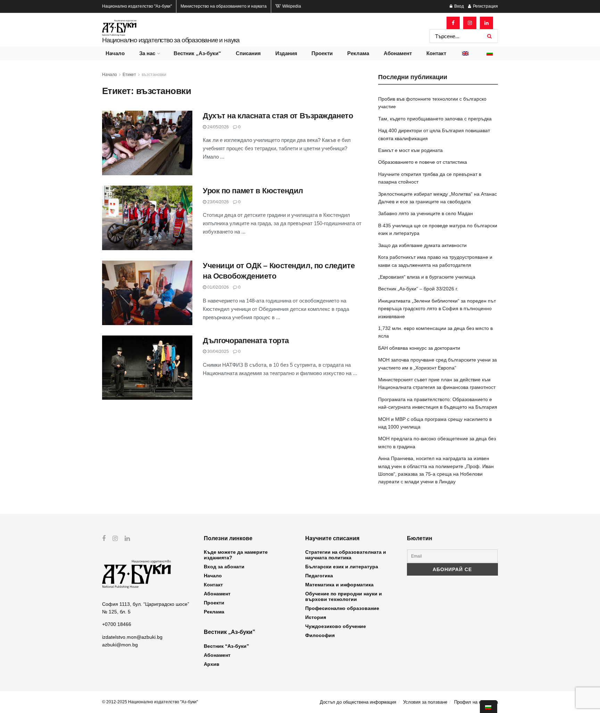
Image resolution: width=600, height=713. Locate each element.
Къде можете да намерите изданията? (236, 554)
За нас (147, 53)
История (315, 617)
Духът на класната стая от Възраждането (278, 115)
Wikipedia (291, 6)
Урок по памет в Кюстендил (253, 190)
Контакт (436, 53)
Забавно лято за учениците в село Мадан (425, 213)
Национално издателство (137, 6)
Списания (248, 53)
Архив (211, 664)
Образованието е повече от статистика (422, 162)
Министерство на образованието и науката (224, 6)
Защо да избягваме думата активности (422, 245)
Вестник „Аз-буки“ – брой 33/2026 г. (418, 288)
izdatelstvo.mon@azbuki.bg (132, 637)
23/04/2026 (217, 202)
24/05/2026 (217, 127)
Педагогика (319, 575)
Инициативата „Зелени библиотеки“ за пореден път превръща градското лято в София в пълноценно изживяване (437, 308)
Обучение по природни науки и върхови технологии (343, 596)
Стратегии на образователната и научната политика (345, 554)
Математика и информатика (339, 584)
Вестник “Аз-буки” (226, 646)
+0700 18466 (116, 624)
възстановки (154, 74)
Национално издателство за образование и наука (171, 40)
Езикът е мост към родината (410, 150)
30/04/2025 (217, 351)
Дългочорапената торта (246, 340)
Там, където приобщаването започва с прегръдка (435, 118)
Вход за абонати (224, 566)
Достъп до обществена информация (358, 702)
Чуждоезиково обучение (335, 626)
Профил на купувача (476, 702)
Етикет (129, 74)
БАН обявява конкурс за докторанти (419, 348)
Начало (115, 53)
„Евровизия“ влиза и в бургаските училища (426, 277)
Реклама (358, 53)
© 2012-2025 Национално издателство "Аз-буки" (150, 701)
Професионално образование (342, 608)
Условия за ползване (425, 702)
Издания (286, 53)
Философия (320, 635)
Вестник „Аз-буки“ (197, 53)
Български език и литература (341, 566)
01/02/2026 (217, 287)
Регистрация (485, 6)
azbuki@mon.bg (120, 644)
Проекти (322, 53)
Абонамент (398, 53)
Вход (458, 6)
